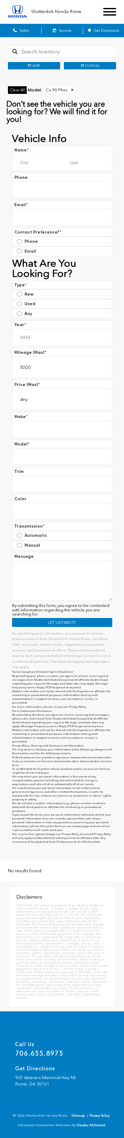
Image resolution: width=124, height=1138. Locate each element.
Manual (32, 545)
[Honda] (17, 11)
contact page (80, 826)
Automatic (35, 535)
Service (65, 30)
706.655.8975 (39, 1053)
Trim (19, 471)
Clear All (17, 90)
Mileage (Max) (30, 352)
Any (28, 313)
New (28, 294)
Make (21, 416)
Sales (23, 30)
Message (24, 556)
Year (20, 324)
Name (21, 150)
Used (29, 303)
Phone (21, 177)
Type (20, 285)
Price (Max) (27, 384)
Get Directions (106, 30)
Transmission (29, 526)
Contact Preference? (37, 232)
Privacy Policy (77, 706)
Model (22, 444)
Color (20, 499)
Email (21, 204)
